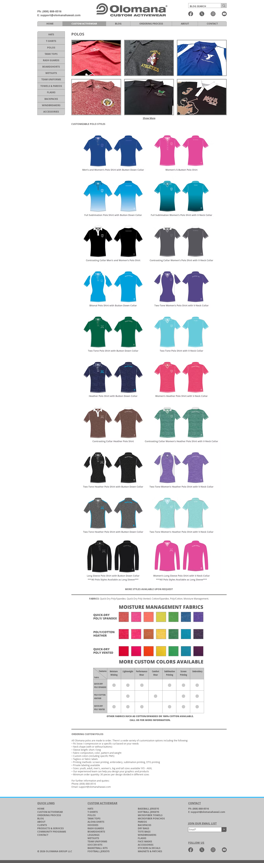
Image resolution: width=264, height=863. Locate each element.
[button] (96, 58)
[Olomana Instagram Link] (213, 13)
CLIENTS (42, 825)
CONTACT (42, 835)
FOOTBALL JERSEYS (99, 851)
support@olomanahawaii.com (60, 15)
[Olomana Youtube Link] (224, 13)
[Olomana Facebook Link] (190, 13)
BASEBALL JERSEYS (148, 808)
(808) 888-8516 (51, 11)
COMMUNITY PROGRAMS (51, 831)
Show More (149, 118)
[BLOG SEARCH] (224, 5)
